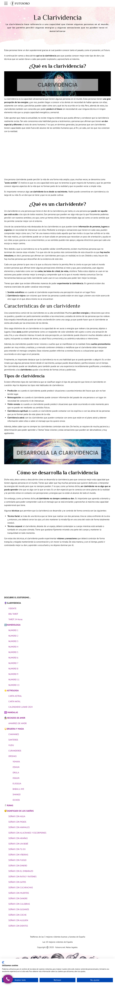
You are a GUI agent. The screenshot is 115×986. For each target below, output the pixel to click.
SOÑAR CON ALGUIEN (18, 920)
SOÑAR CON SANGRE (17, 898)
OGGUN (16, 778)
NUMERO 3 (13, 641)
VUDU (11, 745)
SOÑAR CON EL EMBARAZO (20, 871)
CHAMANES (13, 734)
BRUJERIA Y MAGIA (15, 728)
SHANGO (16, 794)
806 (10, 614)
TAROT (15, 614)
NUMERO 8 (13, 668)
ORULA (16, 772)
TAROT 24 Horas (15, 619)
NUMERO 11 (13, 679)
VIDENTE (12, 608)
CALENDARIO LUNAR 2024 (20, 707)
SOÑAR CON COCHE (17, 914)
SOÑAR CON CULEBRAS (19, 904)
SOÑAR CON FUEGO (17, 860)
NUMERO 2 (13, 635)
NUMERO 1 (13, 630)
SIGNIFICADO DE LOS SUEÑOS (20, 811)
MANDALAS (12, 712)
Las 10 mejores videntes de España (57, 942)
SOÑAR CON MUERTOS (18, 893)
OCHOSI (16, 800)
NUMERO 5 (13, 652)
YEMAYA (16, 761)
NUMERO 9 (13, 674)
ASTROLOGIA (13, 690)
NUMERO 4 (13, 646)
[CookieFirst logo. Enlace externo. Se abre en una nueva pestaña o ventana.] (3, 962)
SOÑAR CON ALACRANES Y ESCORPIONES (27, 832)
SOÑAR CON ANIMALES (19, 827)
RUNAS (10, 805)
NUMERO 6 (13, 657)
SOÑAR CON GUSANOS (18, 909)
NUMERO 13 (13, 685)
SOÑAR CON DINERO (17, 865)
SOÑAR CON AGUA (16, 816)
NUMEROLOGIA (13, 624)
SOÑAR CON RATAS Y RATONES (22, 876)
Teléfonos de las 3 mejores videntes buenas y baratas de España (57, 936)
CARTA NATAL (14, 701)
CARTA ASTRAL (15, 696)
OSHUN (16, 767)
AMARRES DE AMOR (17, 723)
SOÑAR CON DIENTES (18, 925)
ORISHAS (12, 756)
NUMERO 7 (13, 663)
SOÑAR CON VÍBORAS (18, 854)
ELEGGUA (17, 783)
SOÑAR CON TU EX (17, 849)
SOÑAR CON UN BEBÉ (18, 843)
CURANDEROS (14, 750)
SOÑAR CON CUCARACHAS (20, 887)
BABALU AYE (18, 789)
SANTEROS (13, 739)
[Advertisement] (57, 154)
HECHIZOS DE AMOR (16, 717)
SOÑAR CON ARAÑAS (18, 838)
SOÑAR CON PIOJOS (17, 821)
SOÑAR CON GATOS (17, 882)
